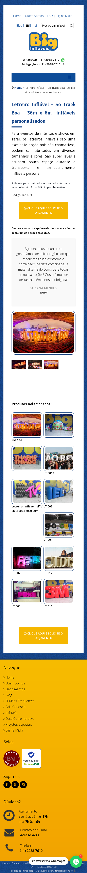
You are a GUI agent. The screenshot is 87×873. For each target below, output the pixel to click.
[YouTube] (15, 784)
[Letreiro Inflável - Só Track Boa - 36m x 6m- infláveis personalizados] (43, 335)
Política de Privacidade (22, 870)
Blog (8, 695)
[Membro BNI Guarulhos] (12, 758)
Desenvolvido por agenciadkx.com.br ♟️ (56, 870)
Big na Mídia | (65, 16)
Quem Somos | (35, 16)
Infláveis (11, 712)
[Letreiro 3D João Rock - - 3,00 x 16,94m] (60, 458)
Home (18, 88)
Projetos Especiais (18, 724)
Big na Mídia (14, 730)
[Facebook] (6, 784)
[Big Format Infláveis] (43, 41)
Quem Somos (15, 683)
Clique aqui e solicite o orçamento (45, 210)
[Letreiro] (28, 491)
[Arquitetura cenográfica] (60, 424)
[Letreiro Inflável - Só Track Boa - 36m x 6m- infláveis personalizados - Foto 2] (35, 364)
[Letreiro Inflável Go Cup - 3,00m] (60, 524)
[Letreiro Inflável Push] (28, 591)
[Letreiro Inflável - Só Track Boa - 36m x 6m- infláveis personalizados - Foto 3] (51, 364)
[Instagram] (23, 784)
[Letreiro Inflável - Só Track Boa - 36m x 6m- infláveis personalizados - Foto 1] (19, 364)
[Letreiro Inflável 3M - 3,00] (60, 591)
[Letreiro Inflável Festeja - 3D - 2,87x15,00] (28, 558)
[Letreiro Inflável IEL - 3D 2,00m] (60, 491)
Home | (18, 16)
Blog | (20, 25)
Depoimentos (15, 689)
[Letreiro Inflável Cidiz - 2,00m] (60, 558)
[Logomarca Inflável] (28, 458)
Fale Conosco (15, 707)
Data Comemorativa (19, 718)
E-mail (33, 25)
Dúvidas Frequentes (19, 701)
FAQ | (51, 16)
